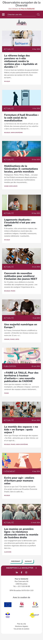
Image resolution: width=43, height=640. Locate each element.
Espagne (6, 339)
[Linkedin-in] (17, 572)
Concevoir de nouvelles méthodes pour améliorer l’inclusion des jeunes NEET (21, 276)
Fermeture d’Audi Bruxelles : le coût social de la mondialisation (21, 117)
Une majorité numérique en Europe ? (20, 326)
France (13, 291)
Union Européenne (17, 132)
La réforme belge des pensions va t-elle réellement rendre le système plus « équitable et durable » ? (20, 61)
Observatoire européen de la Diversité (21, 4)
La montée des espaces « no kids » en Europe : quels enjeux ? (21, 429)
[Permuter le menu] (3, 14)
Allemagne (7, 552)
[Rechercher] (39, 14)
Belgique (7, 81)
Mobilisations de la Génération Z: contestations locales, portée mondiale (21, 168)
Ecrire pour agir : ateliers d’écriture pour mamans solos (19, 480)
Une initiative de (21, 9)
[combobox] (21, 14)
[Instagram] (26, 572)
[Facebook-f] (21, 572)
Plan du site (21, 624)
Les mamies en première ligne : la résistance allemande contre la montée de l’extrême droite (21, 533)
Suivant (28, 561)
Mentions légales (21, 626)
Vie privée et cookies (21, 629)
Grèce (17, 339)
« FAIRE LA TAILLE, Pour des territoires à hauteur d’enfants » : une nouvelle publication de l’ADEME (21, 377)
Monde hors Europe (10, 186)
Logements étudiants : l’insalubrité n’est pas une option (19, 222)
